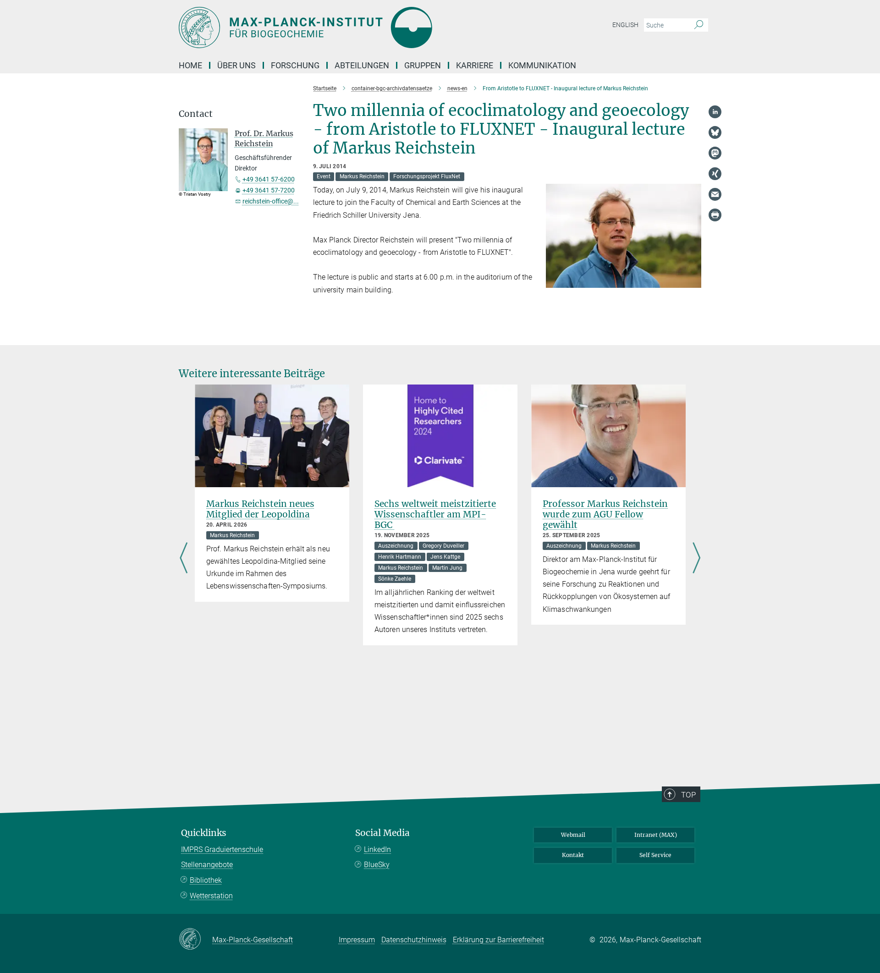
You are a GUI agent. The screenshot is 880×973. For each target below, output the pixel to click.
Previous (183, 559)
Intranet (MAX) (655, 834)
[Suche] (698, 25)
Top (688, 794)
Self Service (655, 855)
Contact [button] (196, 114)
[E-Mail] (715, 194)
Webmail (573, 834)
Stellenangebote (207, 864)
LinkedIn (377, 849)
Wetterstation (211, 895)
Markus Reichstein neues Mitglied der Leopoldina (260, 509)
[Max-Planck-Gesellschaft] (195, 940)
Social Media (382, 833)
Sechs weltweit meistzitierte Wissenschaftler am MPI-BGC (435, 514)
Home (190, 65)
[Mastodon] (715, 153)
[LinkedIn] (715, 112)
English (625, 24)
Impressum (357, 939)
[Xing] (715, 174)
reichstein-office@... (270, 201)
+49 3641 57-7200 (268, 190)
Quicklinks (203, 833)
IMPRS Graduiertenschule (222, 849)
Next (696, 559)
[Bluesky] (715, 132)
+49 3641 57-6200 (268, 179)
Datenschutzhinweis (413, 939)
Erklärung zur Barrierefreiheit (498, 939)
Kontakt (573, 855)
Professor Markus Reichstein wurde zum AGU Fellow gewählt (605, 514)
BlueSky (377, 864)
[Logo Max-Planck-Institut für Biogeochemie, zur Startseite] (350, 27)
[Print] (715, 215)
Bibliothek (206, 880)
